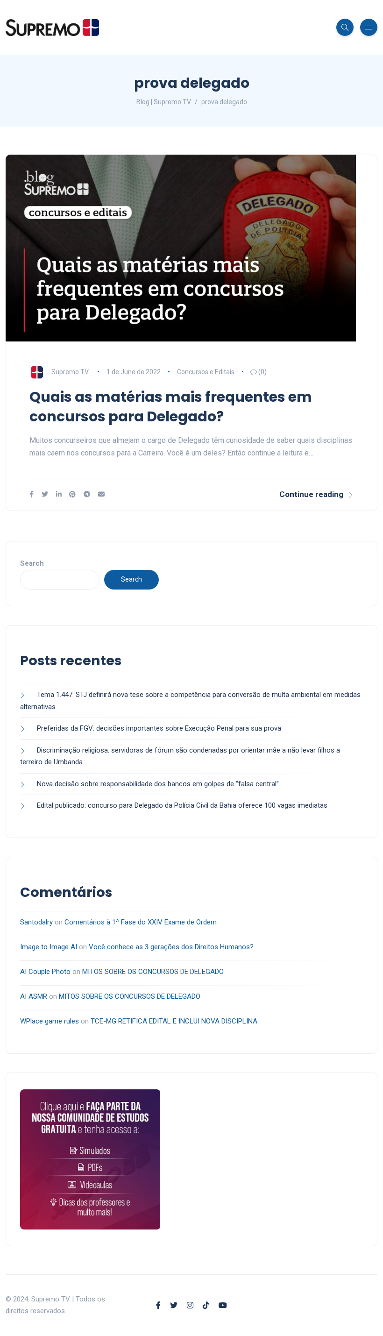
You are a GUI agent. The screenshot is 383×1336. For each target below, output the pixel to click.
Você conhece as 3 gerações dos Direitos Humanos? (171, 947)
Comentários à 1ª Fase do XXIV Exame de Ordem (140, 922)
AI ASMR (33, 996)
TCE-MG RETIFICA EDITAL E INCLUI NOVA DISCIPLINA (174, 1021)
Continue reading (311, 494)
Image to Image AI (48, 947)
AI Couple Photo (45, 971)
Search (32, 563)
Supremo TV (70, 372)
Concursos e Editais (205, 372)
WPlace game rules (49, 1021)
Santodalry (36, 922)
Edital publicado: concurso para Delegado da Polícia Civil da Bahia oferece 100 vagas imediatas (182, 805)
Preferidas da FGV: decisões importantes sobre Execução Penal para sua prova (159, 728)
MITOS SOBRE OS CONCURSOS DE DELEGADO (153, 971)
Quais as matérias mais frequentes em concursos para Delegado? (170, 406)
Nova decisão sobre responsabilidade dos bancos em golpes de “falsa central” (158, 784)
